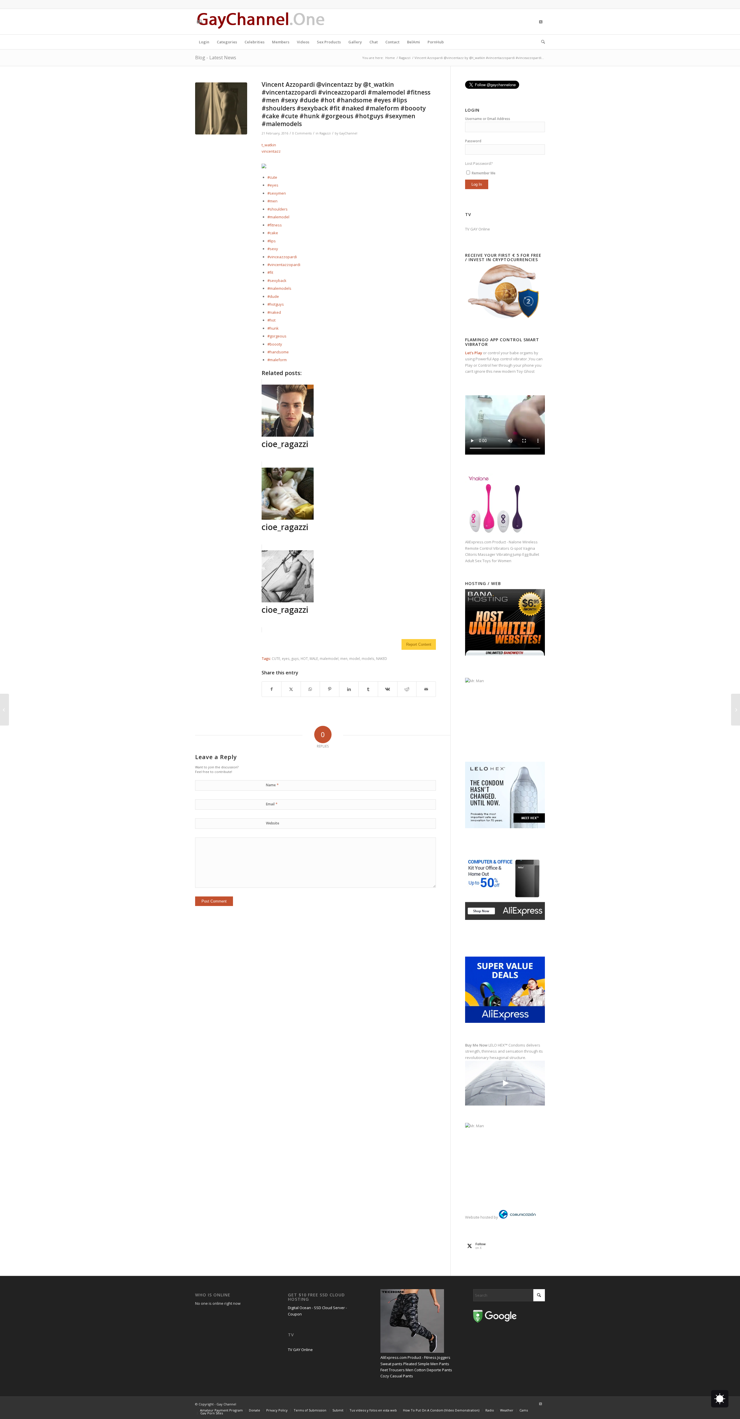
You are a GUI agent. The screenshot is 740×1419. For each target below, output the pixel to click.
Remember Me (483, 173)
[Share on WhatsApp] (310, 689)
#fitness (274, 225)
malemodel (329, 658)
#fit (270, 272)
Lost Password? (479, 163)
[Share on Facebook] (271, 689)
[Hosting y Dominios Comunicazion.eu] (517, 1217)
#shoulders (277, 209)
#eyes (272, 185)
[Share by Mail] (426, 689)
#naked (274, 312)
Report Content (418, 644)
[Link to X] (198, 21)
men (343, 658)
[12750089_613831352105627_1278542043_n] (221, 108)
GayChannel (348, 133)
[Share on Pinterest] (329, 689)
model (354, 658)
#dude (273, 296)
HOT (304, 658)
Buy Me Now (476, 1045)
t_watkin (269, 144)
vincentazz (271, 151)
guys (295, 658)
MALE (314, 658)
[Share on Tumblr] (368, 689)
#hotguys (275, 304)
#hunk (273, 328)
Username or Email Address (487, 118)
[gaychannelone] (260, 21)
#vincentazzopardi (283, 264)
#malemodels (279, 288)
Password (473, 141)
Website (272, 823)
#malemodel (278, 216)
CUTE (276, 658)
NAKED (381, 658)
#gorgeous (276, 336)
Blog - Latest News (215, 57)
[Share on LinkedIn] (348, 689)
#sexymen (276, 193)
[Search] (541, 42)
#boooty (274, 344)
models (368, 658)
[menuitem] (204, 42)
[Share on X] (291, 689)
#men (272, 201)
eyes (286, 658)
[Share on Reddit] (407, 689)
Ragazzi (325, 133)
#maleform (277, 359)
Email (272, 804)
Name (272, 784)
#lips (271, 240)
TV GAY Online (477, 229)
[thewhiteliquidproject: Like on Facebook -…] (4, 710)
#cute (272, 177)
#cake (272, 232)
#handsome (278, 352)
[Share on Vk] (387, 689)
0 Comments (302, 133)
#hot (271, 320)
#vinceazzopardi (282, 256)
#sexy (272, 248)
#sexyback (276, 280)
